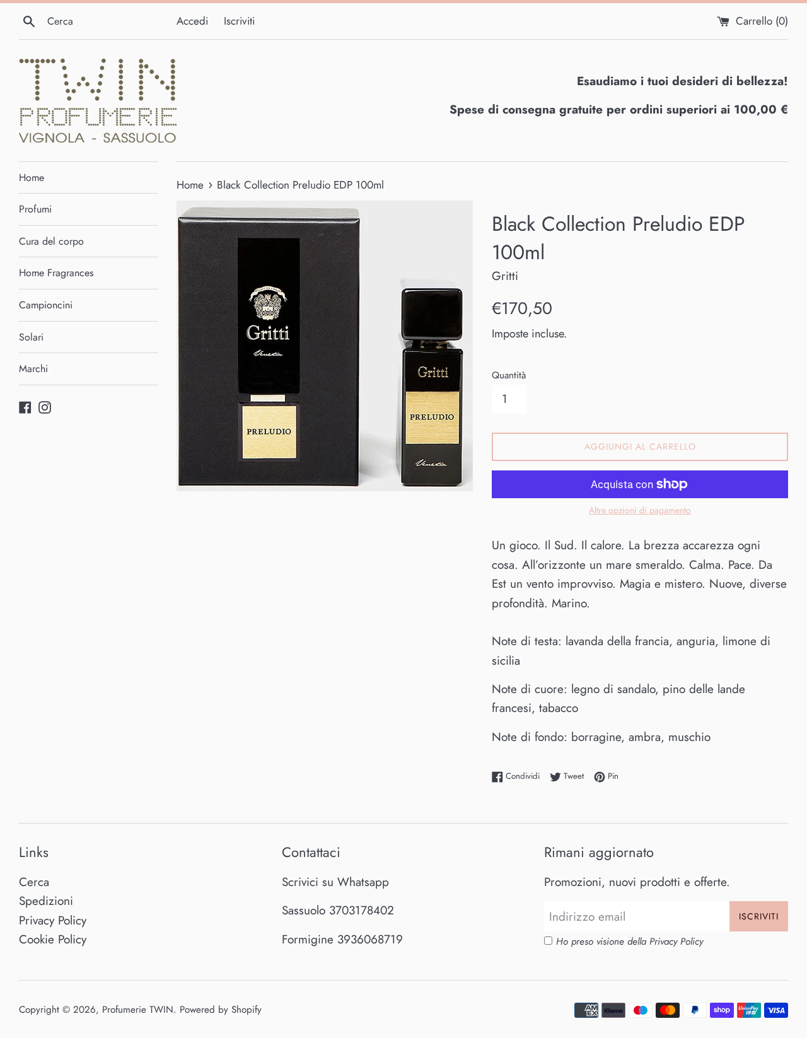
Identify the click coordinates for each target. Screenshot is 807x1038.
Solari (31, 337)
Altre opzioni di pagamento (640, 510)
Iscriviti (239, 20)
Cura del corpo (51, 241)
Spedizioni (46, 900)
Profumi (35, 209)
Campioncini (46, 305)
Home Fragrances (56, 272)
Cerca (34, 881)
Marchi (33, 368)
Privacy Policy (52, 920)
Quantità (509, 375)
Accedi (192, 20)
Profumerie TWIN (137, 1010)
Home (31, 177)
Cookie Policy (52, 939)
